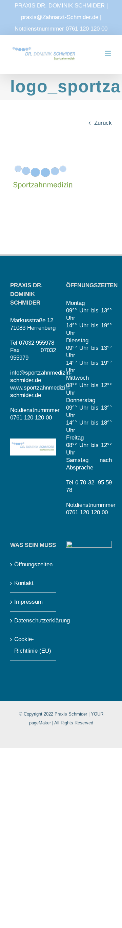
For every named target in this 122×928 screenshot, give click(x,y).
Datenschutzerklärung (33, 620)
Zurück (103, 123)
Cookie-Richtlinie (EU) (32, 645)
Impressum (28, 602)
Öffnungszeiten (33, 564)
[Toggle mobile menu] (108, 53)
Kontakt (24, 583)
